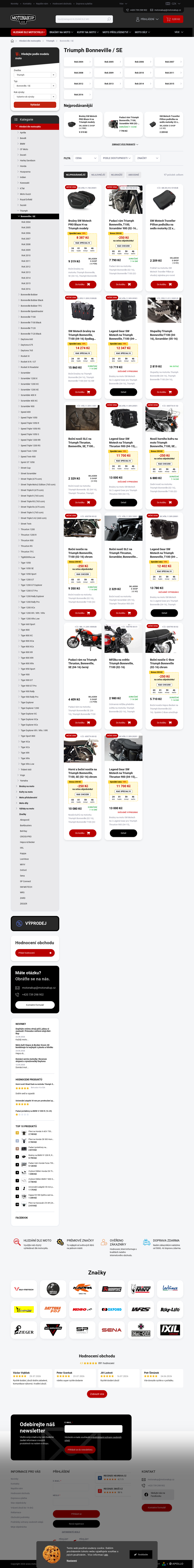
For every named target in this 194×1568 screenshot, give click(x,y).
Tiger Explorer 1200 (30, 708)
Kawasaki (24, 183)
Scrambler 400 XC (29, 401)
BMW (22, 144)
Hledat (109, 19)
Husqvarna (25, 172)
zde (106, 1554)
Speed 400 (26, 412)
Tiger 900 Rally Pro (29, 697)
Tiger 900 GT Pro (29, 686)
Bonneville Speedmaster (32, 311)
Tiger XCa (25, 741)
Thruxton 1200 (28, 529)
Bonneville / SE (28, 216)
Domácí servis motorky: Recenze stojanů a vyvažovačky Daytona (31, 1060)
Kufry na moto (26, 792)
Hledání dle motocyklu (30, 126)
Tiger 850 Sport (28, 669)
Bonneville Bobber (29, 294)
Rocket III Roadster (30, 367)
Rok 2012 (26, 266)
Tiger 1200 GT (27, 579)
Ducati (23, 155)
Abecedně (133, 175)
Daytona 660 (27, 339)
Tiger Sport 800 (28, 736)
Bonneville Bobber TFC (31, 306)
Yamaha (24, 780)
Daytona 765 (27, 350)
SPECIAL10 (82, 243)
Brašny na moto (26, 786)
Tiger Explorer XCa (29, 719)
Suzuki (23, 205)
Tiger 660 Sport (28, 624)
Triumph (24, 211)
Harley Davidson (27, 160)
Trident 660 (26, 769)
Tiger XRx (25, 758)
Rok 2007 (26, 238)
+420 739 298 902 (33, 994)
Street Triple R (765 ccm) (32, 496)
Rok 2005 (26, 227)
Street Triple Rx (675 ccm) (33, 507)
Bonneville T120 (28, 328)
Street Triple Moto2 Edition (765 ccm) (38, 484)
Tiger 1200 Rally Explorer (32, 596)
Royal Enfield (26, 199)
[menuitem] (29, 32)
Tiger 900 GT (27, 680)
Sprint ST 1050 (28, 462)
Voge (22, 775)
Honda (23, 166)
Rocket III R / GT (28, 361)
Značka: (17, 70)
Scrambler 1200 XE (30, 389)
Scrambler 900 (27, 406)
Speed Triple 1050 (29, 417)
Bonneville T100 (28, 317)
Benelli (23, 138)
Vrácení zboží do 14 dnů (22, 1508)
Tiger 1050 (26, 563)
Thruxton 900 (27, 540)
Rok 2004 (26, 222)
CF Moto (24, 149)
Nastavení (72, 1561)
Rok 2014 (26, 278)
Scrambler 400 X (28, 395)
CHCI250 (123, 246)
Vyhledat (35, 104)
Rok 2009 (26, 250)
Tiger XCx (25, 747)
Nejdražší (116, 175)
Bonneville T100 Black (31, 322)
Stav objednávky (18, 1503)
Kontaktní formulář (35, 1005)
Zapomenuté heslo (71, 1532)
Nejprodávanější (75, 175)
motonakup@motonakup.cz (39, 987)
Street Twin (26, 524)
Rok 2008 (26, 244)
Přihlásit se (76, 1514)
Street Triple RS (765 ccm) (33, 501)
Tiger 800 (25, 630)
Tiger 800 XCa (27, 641)
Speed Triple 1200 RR (30, 440)
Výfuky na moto (26, 808)
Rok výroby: (19, 92)
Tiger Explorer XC (29, 713)
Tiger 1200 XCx (28, 607)
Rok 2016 (26, 289)
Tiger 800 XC (27, 635)
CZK (174, 3)
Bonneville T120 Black (31, 334)
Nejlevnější (98, 175)
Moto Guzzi (25, 194)
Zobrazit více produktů (123, 144)
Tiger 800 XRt (27, 658)
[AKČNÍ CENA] (82, 201)
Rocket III (25, 356)
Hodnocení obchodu (62, 3)
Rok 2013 (26, 272)
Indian (23, 177)
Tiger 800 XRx (27, 663)
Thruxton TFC (27, 551)
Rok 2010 (26, 255)
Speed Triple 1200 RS (30, 445)
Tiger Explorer (27, 702)
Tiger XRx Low (27, 764)
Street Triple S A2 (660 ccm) (34, 518)
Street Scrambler (28, 473)
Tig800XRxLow (28, 557)
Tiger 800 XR (27, 652)
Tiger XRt (25, 753)
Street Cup (26, 468)
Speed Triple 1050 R (30, 423)
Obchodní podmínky (20, 1517)
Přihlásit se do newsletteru (80, 1449)
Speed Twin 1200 (29, 451)
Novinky (14, 3)
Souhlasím (143, 1554)
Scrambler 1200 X (29, 378)
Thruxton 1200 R (29, 535)
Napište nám (42, 3)
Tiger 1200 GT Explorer (31, 585)
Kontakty (27, 3)
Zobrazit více (97, 1394)
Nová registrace (76, 1524)
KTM (22, 188)
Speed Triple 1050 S (30, 434)
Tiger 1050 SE (27, 568)
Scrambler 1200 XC (30, 384)
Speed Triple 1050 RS (30, 428)
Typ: (16, 81)
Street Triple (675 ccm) (31, 479)
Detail (123, 392)
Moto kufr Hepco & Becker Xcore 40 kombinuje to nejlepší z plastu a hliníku (34, 1046)
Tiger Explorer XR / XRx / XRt (34, 730)
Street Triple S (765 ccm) (32, 512)
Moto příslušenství (28, 797)
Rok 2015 (26, 283)
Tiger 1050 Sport (28, 574)
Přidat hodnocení (26, 953)
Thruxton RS (26, 546)
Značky (22, 814)
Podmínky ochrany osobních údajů (27, 1522)
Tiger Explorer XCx (29, 725)
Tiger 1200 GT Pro (29, 590)
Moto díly (23, 803)
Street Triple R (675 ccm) (32, 490)
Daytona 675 (27, 345)
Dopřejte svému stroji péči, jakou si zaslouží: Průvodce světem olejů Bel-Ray (33, 1031)
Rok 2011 (26, 261)
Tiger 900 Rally (28, 691)
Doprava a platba (84, 3)
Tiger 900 (25, 674)
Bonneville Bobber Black (32, 300)
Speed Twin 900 (28, 456)
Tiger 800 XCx (27, 646)
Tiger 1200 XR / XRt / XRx (33, 613)
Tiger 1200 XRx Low (30, 618)
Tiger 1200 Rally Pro (30, 602)
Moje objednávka (19, 1527)
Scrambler (25, 373)
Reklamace (16, 1512)
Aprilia (23, 132)
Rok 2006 (26, 233)
